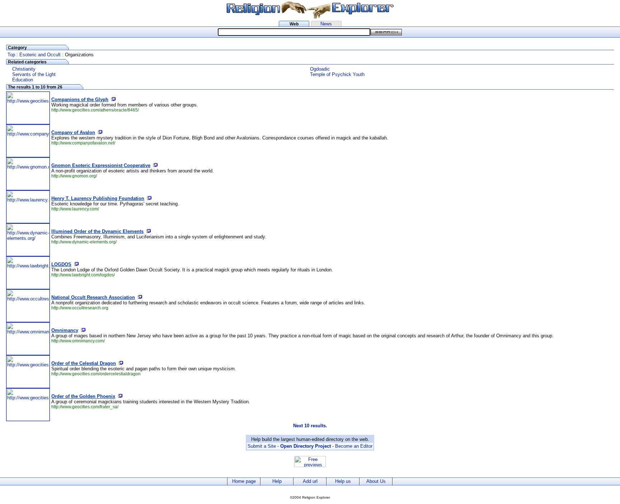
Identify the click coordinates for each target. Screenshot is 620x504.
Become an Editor (353, 446)
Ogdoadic (320, 69)
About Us (376, 481)
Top (11, 54)
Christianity (24, 69)
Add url (310, 481)
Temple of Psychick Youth (337, 74)
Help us (343, 481)
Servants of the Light (34, 74)
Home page (244, 481)
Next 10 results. (310, 425)
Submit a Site (262, 446)
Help (277, 481)
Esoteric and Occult (40, 54)
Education (22, 79)
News (326, 24)
